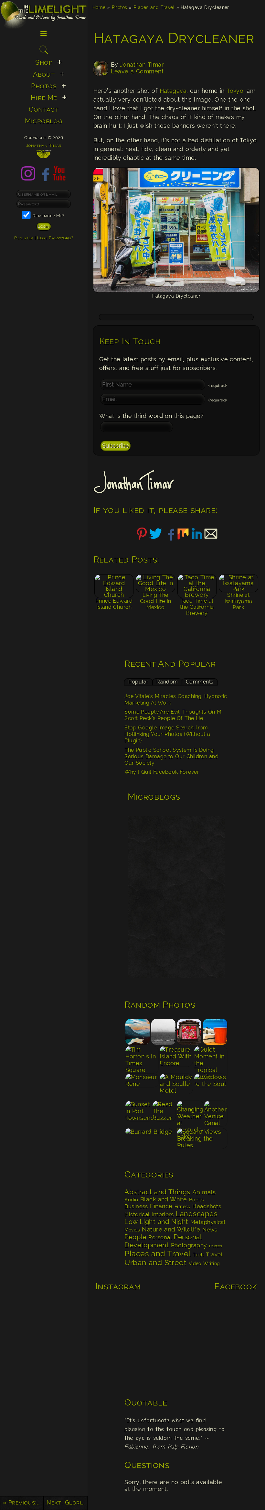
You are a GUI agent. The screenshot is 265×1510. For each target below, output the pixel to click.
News (209, 1229)
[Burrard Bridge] (150, 1141)
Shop (43, 62)
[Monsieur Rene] (141, 1086)
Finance (161, 1206)
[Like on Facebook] (43, 179)
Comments (200, 682)
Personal (160, 1237)
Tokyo (235, 90)
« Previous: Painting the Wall (23, 1502)
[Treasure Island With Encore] (176, 1059)
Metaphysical (207, 1222)
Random (167, 682)
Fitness (182, 1206)
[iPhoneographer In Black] (163, 1032)
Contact (43, 109)
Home (99, 7)
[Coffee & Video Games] (215, 1032)
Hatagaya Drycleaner (173, 38)
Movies (132, 1229)
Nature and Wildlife (171, 1229)
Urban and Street (155, 1262)
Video (195, 1263)
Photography (189, 1245)
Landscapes (197, 1213)
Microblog (43, 121)
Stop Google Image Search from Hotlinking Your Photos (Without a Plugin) (167, 734)
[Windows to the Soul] (211, 1086)
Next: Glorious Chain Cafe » (67, 1502)
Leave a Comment (137, 71)
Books (196, 1200)
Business (136, 1206)
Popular (138, 682)
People (135, 1237)
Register (23, 237)
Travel (214, 1254)
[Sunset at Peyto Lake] (137, 1032)
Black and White (163, 1199)
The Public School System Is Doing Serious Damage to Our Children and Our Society (171, 756)
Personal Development (163, 1241)
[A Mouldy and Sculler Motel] (176, 1086)
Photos (119, 7)
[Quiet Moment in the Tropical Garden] (211, 1059)
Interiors (163, 1214)
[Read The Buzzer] (164, 1114)
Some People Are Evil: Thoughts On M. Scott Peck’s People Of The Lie (173, 715)
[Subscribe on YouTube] (59, 179)
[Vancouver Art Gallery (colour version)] (189, 1032)
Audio (131, 1200)
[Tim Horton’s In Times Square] (141, 1059)
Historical (137, 1214)
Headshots (206, 1206)
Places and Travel (154, 7)
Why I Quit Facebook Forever (161, 772)
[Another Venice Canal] (216, 1114)
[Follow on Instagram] (28, 179)
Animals (204, 1192)
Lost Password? (55, 237)
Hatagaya (173, 90)
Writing (211, 1263)
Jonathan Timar (142, 64)
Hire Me (44, 98)
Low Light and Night (156, 1222)
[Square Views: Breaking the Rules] (202, 1141)
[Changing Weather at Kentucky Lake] (190, 1114)
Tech (198, 1254)
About (44, 74)
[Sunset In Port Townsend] (138, 1114)
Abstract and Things (157, 1192)
